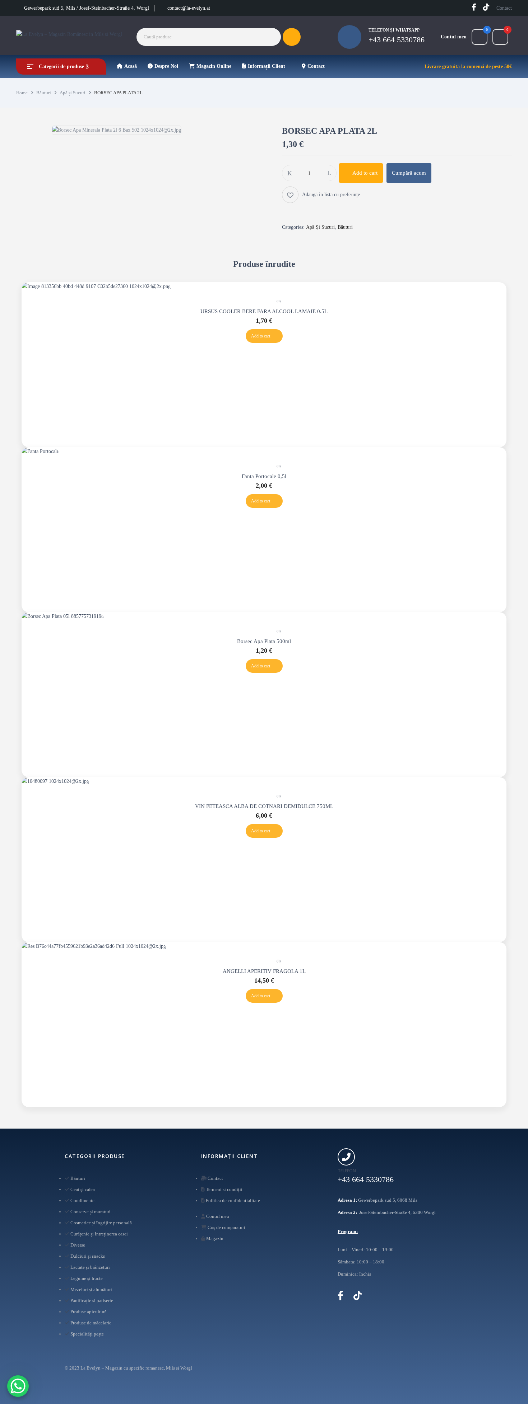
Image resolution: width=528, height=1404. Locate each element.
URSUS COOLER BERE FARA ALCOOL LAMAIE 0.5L (264, 311)
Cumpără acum (409, 173)
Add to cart (365, 173)
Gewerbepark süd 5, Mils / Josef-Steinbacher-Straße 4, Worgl (86, 8)
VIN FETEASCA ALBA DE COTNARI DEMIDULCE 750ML (264, 806)
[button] (500, 37)
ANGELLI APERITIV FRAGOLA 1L (264, 971)
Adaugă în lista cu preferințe (331, 194)
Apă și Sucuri (72, 92)
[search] (292, 37)
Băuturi (43, 92)
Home (22, 92)
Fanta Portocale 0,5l (264, 476)
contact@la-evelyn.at (188, 8)
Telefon (347, 1171)
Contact (504, 8)
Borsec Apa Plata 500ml (264, 641)
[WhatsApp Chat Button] (18, 1386)
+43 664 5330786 (397, 39)
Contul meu (454, 36)
